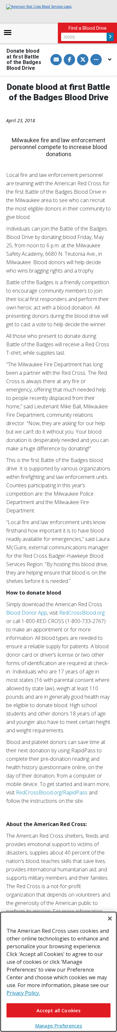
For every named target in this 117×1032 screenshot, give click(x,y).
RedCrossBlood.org (82, 612)
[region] (58, 971)
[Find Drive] (110, 37)
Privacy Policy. (23, 992)
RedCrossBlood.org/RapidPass (51, 792)
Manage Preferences (58, 1025)
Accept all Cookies (58, 1010)
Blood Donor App (26, 612)
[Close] (110, 918)
